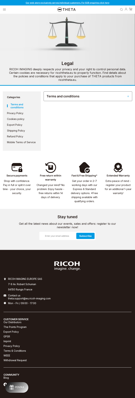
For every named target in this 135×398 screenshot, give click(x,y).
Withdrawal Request (15, 360)
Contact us (14, 295)
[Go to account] (126, 9)
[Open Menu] (4, 9)
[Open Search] (121, 9)
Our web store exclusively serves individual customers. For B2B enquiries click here (67, 2)
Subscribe (85, 235)
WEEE (7, 355)
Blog (6, 377)
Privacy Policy (12, 345)
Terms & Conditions (15, 350)
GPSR (7, 336)
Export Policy (11, 331)
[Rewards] (16, 387)
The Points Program (15, 326)
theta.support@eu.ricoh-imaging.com (29, 298)
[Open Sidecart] (130, 9)
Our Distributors (12, 322)
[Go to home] (66, 9)
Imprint (7, 341)
